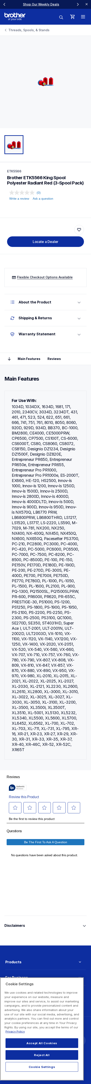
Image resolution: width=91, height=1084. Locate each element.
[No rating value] (23, 193)
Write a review (19, 198)
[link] (41, 4)
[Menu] (83, 16)
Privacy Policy (15, 1031)
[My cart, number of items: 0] (72, 16)
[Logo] (14, 17)
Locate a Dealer (46, 241)
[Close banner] (86, 4)
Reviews (54, 359)
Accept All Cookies (42, 1043)
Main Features (29, 359)
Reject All (42, 1055)
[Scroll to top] (9, 358)
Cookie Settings (42, 1067)
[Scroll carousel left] (4, 4)
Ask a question (43, 198)
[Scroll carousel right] (77, 4)
